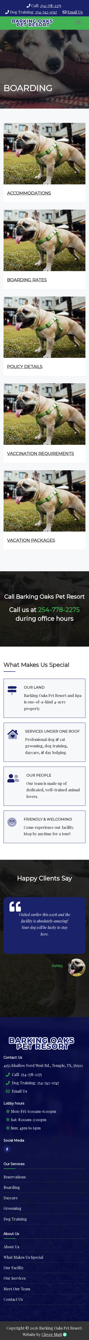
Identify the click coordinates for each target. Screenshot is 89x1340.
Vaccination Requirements (40, 453)
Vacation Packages (31, 540)
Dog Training (15, 1218)
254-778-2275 (50, 5)
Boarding (12, 1187)
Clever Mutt (52, 1334)
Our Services (15, 1278)
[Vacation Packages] (44, 500)
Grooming (12, 1208)
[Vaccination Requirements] (44, 413)
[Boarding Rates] (44, 239)
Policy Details (24, 366)
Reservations (15, 1176)
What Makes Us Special (23, 1257)
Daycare (11, 1197)
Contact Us (13, 1299)
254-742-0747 (46, 12)
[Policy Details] (44, 326)
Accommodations (29, 193)
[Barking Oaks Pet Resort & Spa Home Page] (32, 22)
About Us (11, 1246)
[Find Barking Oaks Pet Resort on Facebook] (7, 1149)
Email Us (75, 12)
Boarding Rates (27, 280)
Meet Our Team (17, 1288)
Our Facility (14, 1267)
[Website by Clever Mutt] (65, 1334)
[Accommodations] (44, 152)
